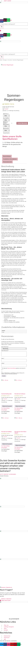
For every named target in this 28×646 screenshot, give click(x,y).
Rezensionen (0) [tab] (7, 161)
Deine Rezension (5, 350)
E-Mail (2, 363)
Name (2, 358)
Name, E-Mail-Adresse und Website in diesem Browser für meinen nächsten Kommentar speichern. (12, 373)
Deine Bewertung (5, 346)
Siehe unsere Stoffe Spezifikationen (12, 137)
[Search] (2, 27)
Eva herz (10, 60)
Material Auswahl (7, 406)
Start (1, 60)
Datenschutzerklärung (11, 368)
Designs (5, 60)
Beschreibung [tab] (7, 156)
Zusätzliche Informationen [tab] (10, 159)
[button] (14, 28)
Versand (6, 109)
